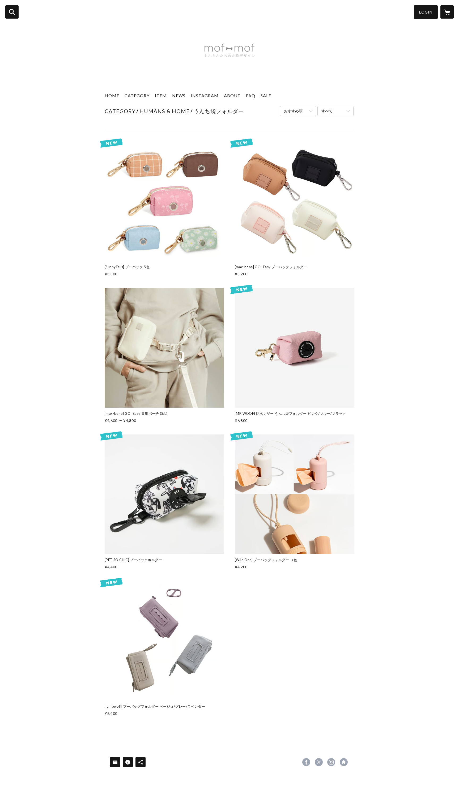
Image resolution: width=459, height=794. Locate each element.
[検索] (12, 12)
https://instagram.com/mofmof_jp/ (331, 762)
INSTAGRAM (205, 95)
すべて (327, 111)
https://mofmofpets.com (344, 762)
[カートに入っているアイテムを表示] (447, 12)
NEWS (178, 95)
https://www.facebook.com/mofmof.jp (306, 762)
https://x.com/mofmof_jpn (319, 762)
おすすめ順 (293, 111)
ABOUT (232, 95)
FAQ (250, 95)
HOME (112, 95)
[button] (426, 12)
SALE (266, 95)
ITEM (161, 95)
